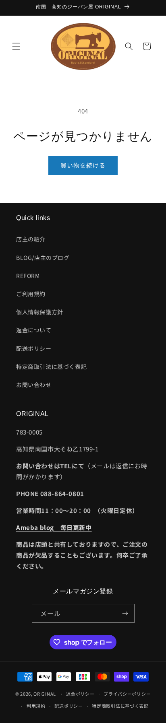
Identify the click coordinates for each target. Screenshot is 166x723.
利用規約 (36, 705)
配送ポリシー (34, 348)
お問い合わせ (34, 385)
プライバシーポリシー (127, 693)
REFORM (28, 276)
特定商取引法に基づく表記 (51, 367)
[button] (16, 46)
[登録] (125, 613)
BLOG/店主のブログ (43, 257)
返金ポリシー (80, 693)
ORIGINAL (44, 693)
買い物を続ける (83, 165)
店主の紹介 (31, 239)
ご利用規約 (31, 294)
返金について (34, 330)
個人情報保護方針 (39, 312)
